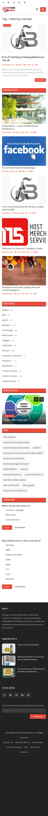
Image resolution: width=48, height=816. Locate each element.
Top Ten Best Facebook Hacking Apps (18, 168)
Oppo (8, 564)
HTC (7, 569)
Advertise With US (22, 742)
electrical (36, 448)
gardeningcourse (8, 65)
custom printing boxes (12, 474)
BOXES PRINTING (10, 469)
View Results (20, 527)
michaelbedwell (7, 252)
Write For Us (35, 747)
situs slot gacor (9, 437)
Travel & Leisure (9, 370)
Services (6, 350)
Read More (40, 80)
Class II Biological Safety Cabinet (16, 448)
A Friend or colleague (15, 510)
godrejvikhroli (7, 132)
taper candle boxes (11, 485)
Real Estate (7, 335)
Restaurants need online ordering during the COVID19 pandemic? (21, 288)
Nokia (8, 559)
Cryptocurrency (9, 381)
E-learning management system (16, 464)
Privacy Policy (37, 742)
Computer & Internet (11, 355)
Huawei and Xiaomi (14, 554)
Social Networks (13, 519)
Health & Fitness (9, 376)
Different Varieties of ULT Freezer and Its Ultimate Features (30, 658)
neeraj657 (5, 171)
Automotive (7, 365)
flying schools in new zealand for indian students (23, 453)
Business (7, 25)
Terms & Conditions (14, 747)
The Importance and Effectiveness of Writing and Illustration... (31, 670)
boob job (24, 469)
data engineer (28, 485)
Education (6, 360)
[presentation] (36, 399)
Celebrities (7, 345)
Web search (11, 515)
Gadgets (6, 340)
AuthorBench (6, 213)
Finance (5, 309)
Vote (7, 527)
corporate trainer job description (16, 442)
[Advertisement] (24, 789)
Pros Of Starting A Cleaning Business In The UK (23, 59)
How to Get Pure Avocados (28, 645)
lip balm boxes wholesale (13, 458)
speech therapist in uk (34, 474)
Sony (8, 574)
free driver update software (14, 480)
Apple (8, 550)
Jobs (4, 315)
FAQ (26, 747)
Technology (7, 330)
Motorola (10, 579)
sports (5, 320)
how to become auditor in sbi (15, 490)
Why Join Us (8, 742)
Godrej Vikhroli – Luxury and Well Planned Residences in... (20, 127)
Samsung (10, 545)
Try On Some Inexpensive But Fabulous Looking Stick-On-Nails (23, 208)
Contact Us (24, 752)
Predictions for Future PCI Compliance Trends (22, 248)
